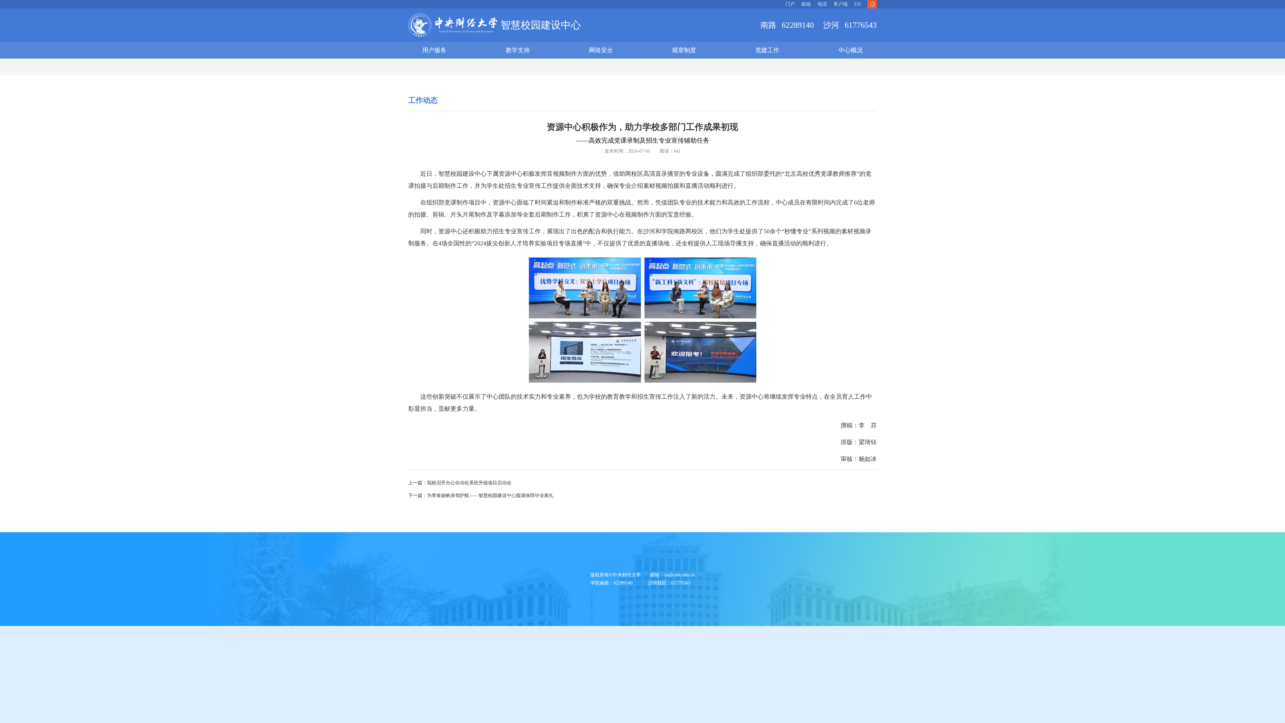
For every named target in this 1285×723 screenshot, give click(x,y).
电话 (822, 4)
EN (857, 4)
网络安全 (601, 50)
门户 (790, 4)
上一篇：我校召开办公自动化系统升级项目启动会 (459, 482)
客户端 (841, 4)
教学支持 (518, 50)
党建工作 (767, 50)
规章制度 (684, 50)
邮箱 (806, 4)
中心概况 (851, 50)
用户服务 (434, 50)
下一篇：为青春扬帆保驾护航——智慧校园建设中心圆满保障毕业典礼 (480, 495)
